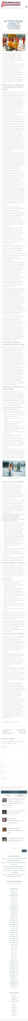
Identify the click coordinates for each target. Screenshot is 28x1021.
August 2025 (14, 897)
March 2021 (14, 960)
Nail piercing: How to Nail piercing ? (21, 731)
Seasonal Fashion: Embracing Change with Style (15, 830)
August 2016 (14, 985)
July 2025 (14, 899)
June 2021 (14, 954)
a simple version (16, 449)
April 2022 (14, 952)
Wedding (14, 1015)
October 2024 (14, 910)
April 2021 (14, 958)
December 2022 (14, 936)
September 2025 (14, 895)
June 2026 (14, 893)
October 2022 (14, 940)
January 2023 (14, 934)
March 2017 (14, 979)
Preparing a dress (14, 72)
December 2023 (14, 920)
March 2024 (14, 916)
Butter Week (14, 721)
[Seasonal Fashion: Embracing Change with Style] (4, 829)
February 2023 (14, 932)
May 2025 (14, 903)
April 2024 (14, 914)
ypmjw (9, 31)
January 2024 (14, 918)
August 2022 (14, 944)
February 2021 (14, 962)
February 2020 (14, 976)
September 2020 (14, 972)
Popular (7, 795)
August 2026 (14, 891)
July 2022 (14, 946)
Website (3, 778)
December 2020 (14, 966)
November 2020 (14, 968)
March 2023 (14, 930)
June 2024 (14, 912)
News (14, 1009)
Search (14, 848)
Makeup (14, 1007)
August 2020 (14, 974)
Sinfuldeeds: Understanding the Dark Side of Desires (15, 820)
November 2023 (14, 922)
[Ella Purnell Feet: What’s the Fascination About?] (4, 839)
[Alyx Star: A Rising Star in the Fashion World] (4, 812)
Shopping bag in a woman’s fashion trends (7, 731)
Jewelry (14, 1005)
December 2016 (14, 981)
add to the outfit (7, 241)
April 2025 (14, 905)
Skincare (14, 1011)
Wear (14, 1013)
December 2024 (14, 907)
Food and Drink (14, 1001)
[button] (26, 7)
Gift (14, 1003)
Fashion (5, 721)
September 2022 (14, 942)
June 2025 (14, 901)
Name (3, 765)
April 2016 (14, 987)
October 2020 (14, 970)
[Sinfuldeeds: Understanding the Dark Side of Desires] (4, 819)
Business (14, 997)
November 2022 (14, 938)
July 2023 (14, 928)
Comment (4, 746)
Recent (20, 795)
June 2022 (14, 948)
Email (3, 772)
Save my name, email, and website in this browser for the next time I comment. (12, 787)
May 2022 (14, 950)
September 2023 (14, 924)
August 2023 (14, 926)
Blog (14, 995)
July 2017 (14, 977)
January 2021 (14, 964)
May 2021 (14, 956)
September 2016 (14, 983)
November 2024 (14, 908)
